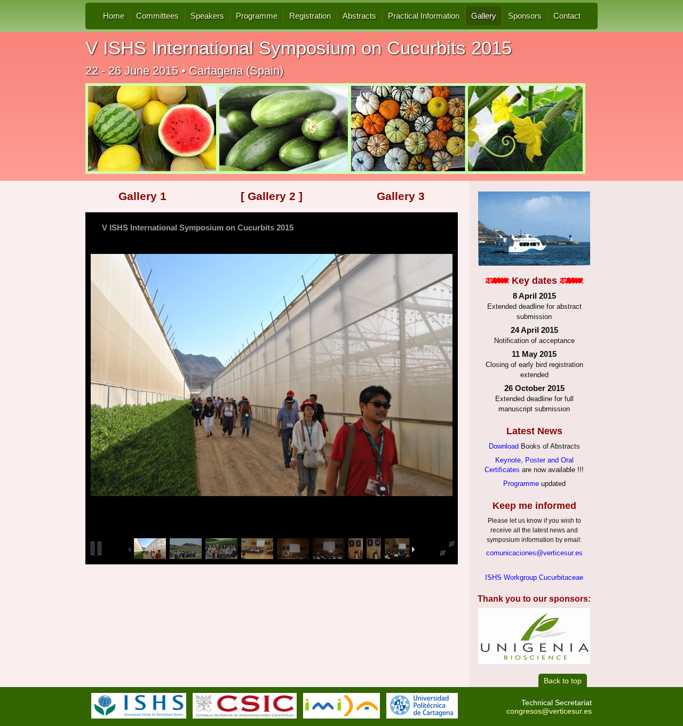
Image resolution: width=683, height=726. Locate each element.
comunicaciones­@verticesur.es (534, 553)
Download (504, 446)
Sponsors (525, 15)
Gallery (483, 15)
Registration (310, 15)
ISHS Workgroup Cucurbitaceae (534, 577)
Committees (157, 15)
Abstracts (359, 15)
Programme (256, 15)
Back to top (563, 680)
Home (113, 15)
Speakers (207, 15)
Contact (567, 15)
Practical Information (423, 15)
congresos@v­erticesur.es (549, 711)
